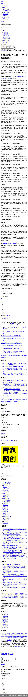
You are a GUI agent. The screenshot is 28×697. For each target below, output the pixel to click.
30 (12, 61)
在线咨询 (5, 694)
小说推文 (2, 593)
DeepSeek (2, 594)
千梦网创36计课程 (8, 636)
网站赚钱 (5, 318)
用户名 (2, 657)
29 (11, 440)
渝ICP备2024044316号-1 (19, 646)
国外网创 (12, 594)
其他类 (5, 487)
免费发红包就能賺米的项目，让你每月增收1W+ (14, 574)
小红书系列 (6, 17)
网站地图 (5, 614)
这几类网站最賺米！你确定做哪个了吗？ (10, 348)
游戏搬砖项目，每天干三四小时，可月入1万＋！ (15, 374)
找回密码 (11, 654)
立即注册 (3, 664)
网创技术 (5, 508)
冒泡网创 (9, 640)
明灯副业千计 (22, 596)
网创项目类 (6, 35)
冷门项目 (19, 597)
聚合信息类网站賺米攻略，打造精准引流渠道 (11, 343)
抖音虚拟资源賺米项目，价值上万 (12, 389)
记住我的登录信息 (6, 660)
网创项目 (5, 50)
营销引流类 (6, 9)
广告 (4, 493)
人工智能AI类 (6, 37)
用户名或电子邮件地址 (6, 673)
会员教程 (5, 32)
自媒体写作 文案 (7, 516)
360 (14, 47)
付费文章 (5, 7)
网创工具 (5, 505)
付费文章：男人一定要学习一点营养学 (12, 552)
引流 (26, 597)
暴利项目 (23, 597)
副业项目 (19, 593)
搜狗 (15, 49)
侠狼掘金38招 (16, 596)
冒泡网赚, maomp (14, 324)
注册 (2, 1)
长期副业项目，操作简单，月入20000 (12, 582)
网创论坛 (5, 5)
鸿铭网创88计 (17, 594)
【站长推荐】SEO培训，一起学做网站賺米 (11, 336)
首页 (4, 30)
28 (7, 440)
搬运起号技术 (6, 38)
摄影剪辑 (5, 496)
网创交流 (5, 503)
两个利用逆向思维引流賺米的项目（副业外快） (14, 587)
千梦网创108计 (14, 593)
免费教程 (5, 34)
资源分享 (5, 521)
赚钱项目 (22, 594)
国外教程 (5, 14)
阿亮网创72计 (7, 594)
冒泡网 (2, 21)
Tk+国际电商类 (7, 10)
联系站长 (5, 19)
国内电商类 (6, 12)
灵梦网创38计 (7, 593)
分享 (2, 302)
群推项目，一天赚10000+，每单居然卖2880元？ (14, 373)
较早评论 (3, 433)
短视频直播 (6, 498)
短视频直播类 (6, 40)
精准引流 (2, 633)
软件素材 (5, 15)
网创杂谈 (5, 511)
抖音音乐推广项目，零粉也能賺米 (11, 564)
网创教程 (5, 510)
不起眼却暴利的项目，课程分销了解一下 (11, 243)
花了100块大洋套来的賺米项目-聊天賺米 (13, 366)
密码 (2, 659)
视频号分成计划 (6, 596)
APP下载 (5, 42)
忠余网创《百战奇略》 (12, 597)
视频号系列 (6, 519)
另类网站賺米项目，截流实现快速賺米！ (13, 368)
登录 (2, 3)
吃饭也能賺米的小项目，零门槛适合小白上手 (14, 566)
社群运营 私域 (6, 501)
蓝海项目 (11, 596)
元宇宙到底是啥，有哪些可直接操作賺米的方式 (15, 384)
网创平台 (5, 506)
